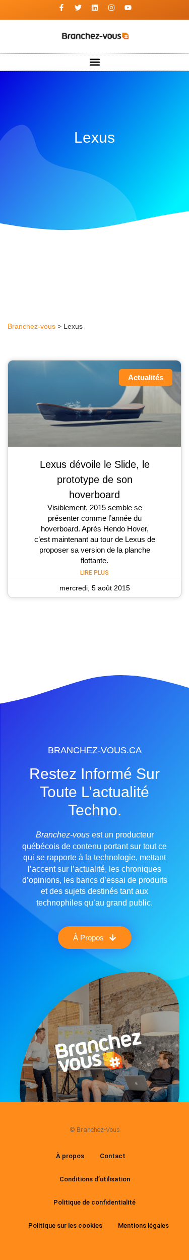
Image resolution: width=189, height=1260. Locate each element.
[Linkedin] (95, 8)
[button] (94, 62)
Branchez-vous (31, 326)
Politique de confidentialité (94, 1202)
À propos (70, 1156)
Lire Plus (94, 572)
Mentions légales (143, 1225)
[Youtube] (128, 8)
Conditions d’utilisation (94, 1179)
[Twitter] (78, 8)
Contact (112, 1156)
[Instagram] (111, 8)
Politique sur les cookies (65, 1225)
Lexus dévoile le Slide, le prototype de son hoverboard (95, 479)
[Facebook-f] (61, 8)
